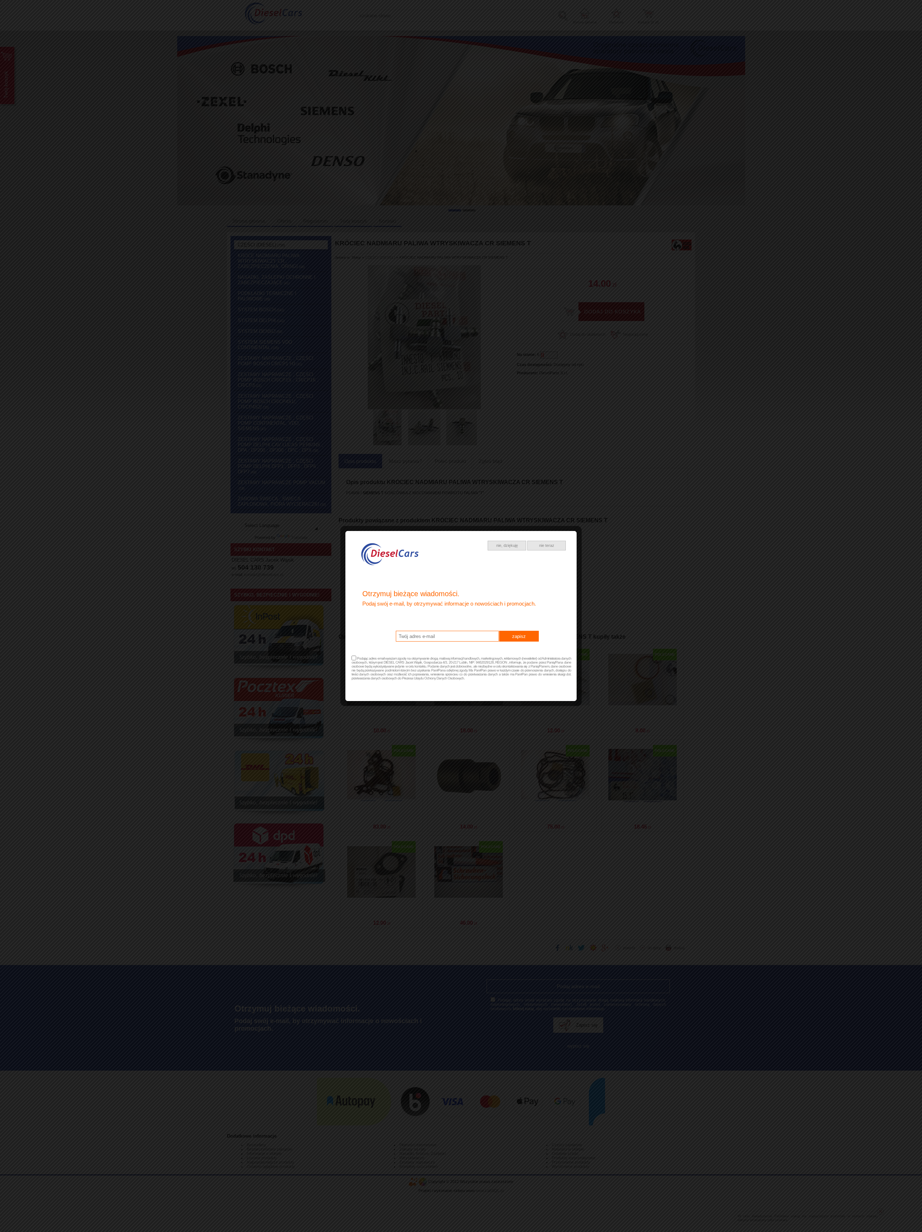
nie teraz (546, 545)
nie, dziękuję (507, 545)
